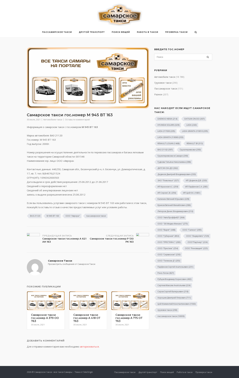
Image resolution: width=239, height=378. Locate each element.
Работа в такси (147, 32)
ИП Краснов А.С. (168, 186)
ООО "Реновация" (196, 248)
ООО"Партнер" (197, 242)
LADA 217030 (166, 131)
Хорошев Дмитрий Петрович (174, 297)
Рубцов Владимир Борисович (174, 279)
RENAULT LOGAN (168, 143)
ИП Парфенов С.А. (196, 186)
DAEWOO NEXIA (167, 118)
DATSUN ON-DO (194, 118)
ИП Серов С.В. (167, 192)
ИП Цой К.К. (191, 192)
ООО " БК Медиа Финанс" (173, 223)
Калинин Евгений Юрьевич (173, 199)
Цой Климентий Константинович (177, 303)
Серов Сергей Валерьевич (173, 291)
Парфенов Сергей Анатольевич (175, 266)
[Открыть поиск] (195, 32)
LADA (191, 125)
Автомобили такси (52, 119)
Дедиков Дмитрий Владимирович (177, 174)
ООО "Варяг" (166, 229)
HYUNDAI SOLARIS (168, 125)
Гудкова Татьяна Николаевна (174, 162)
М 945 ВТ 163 (53, 215)
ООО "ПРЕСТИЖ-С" (169, 242)
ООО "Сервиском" (169, 254)
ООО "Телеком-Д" (169, 260)
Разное (158, 94)
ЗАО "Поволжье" (168, 180)
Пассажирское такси (57, 32)
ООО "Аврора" (73, 215)
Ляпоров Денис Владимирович (175, 211)
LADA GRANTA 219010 (195, 131)
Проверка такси (176, 32)
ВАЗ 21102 (165, 149)
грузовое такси (167, 310)
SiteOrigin (88, 372)
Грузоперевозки (190, 149)
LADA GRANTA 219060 (170, 137)
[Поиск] (207, 57)
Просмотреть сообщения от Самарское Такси (71, 264)
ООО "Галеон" (191, 229)
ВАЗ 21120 (35, 215)
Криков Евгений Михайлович (174, 205)
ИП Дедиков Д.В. (196, 180)
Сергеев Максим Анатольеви (174, 285)
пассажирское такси (96, 215)
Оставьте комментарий (77, 119)
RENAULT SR (195, 143)
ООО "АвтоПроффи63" (171, 217)
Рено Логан (166, 273)
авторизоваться (89, 346)
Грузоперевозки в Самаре (173, 155)
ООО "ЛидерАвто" (197, 236)
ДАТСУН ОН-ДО (168, 168)
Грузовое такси (163, 82)
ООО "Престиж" (168, 248)
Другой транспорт (92, 32)
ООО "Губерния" (168, 236)
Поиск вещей (121, 32)
